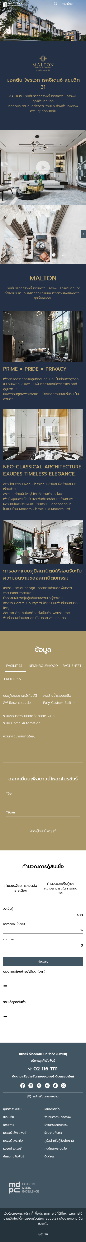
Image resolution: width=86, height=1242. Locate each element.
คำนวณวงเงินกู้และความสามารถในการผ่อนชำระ (60, 888)
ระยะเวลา (8, 939)
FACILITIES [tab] (14, 665)
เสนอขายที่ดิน (52, 1109)
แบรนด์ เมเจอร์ (12, 1148)
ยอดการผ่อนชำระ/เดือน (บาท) (24, 971)
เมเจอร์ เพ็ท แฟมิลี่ (15, 1133)
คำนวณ (43, 961)
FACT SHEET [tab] (71, 665)
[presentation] (83, 234)
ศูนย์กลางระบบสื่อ (55, 1148)
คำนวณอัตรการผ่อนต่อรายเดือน (20, 888)
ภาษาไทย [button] (67, 4)
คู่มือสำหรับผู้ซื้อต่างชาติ (59, 1141)
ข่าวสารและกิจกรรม (56, 1125)
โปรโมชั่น (8, 1117)
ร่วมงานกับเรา (53, 1133)
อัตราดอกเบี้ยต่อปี (14, 924)
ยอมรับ (43, 1234)
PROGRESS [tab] (12, 679)
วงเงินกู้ (8, 909)
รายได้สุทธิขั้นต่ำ (14, 1002)
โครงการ (8, 1125)
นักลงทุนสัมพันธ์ (13, 1156)
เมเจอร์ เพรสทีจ (13, 1141)
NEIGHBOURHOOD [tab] (43, 665)
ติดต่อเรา (50, 1156)
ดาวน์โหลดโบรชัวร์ (43, 831)
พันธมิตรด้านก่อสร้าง (57, 1117)
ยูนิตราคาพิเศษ (12, 1109)
